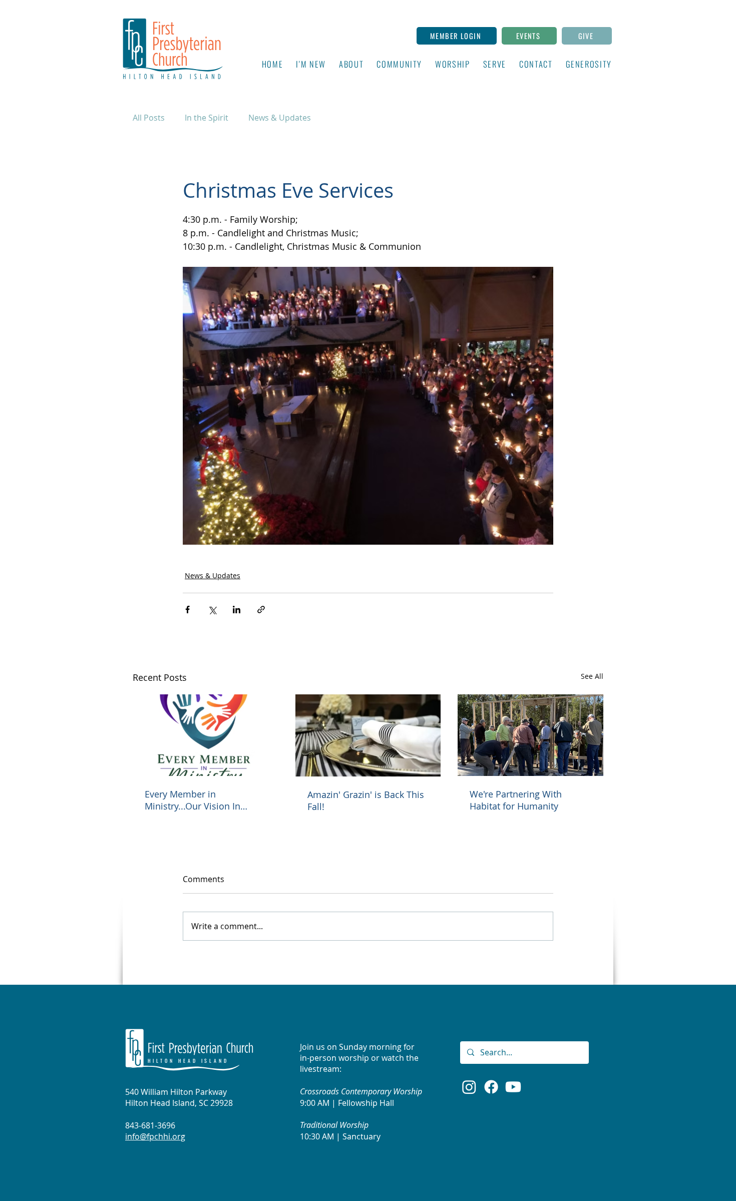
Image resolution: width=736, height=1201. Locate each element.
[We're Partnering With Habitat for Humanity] (530, 735)
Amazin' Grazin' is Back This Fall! (365, 800)
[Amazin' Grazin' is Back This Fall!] (368, 735)
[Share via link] (261, 609)
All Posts (149, 117)
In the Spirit (206, 117)
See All (592, 676)
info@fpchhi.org (155, 1136)
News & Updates (279, 117)
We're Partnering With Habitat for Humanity (516, 800)
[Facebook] (491, 1087)
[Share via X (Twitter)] (212, 609)
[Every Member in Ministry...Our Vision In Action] (205, 735)
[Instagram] (469, 1087)
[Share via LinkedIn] (236, 609)
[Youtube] (513, 1087)
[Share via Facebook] (187, 609)
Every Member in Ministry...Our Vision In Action (192, 800)
